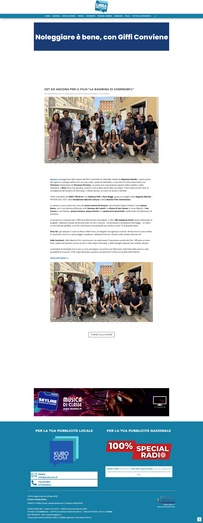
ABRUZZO (118, 16)
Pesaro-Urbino (105, 16)
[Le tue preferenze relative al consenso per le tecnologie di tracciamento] (199, 519)
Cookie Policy (41, 499)
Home (47, 16)
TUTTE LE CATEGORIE (141, 16)
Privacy (30, 499)
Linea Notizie (52, 94)
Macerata (90, 16)
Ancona (56, 16)
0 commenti (104, 94)
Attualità (93, 94)
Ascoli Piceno (68, 16)
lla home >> (59, 258)
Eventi (80, 94)
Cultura (86, 94)
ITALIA (127, 16)
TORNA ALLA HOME (101, 334)
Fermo (81, 16)
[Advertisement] (101, 67)
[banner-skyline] (101, 416)
